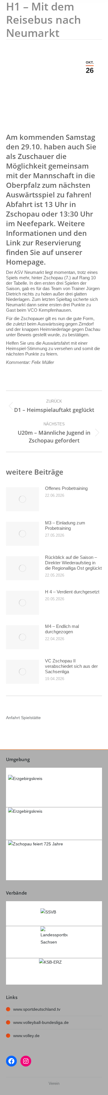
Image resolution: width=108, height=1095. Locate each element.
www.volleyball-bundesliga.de (41, 1022)
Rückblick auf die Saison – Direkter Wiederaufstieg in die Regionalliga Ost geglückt (73, 563)
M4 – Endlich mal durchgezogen (62, 629)
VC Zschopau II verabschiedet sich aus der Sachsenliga (71, 666)
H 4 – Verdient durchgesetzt (72, 591)
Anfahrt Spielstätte (23, 717)
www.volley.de (26, 1035)
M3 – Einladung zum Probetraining (65, 525)
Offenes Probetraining (66, 488)
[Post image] (22, 499)
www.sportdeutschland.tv (36, 1009)
